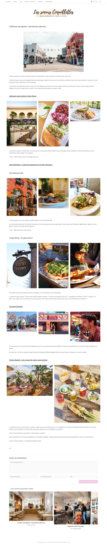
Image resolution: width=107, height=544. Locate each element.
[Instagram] (96, 1)
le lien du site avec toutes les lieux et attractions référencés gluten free (38, 352)
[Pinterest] (94, 1)
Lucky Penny (57, 292)
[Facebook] (91, 1)
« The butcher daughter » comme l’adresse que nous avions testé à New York (56, 437)
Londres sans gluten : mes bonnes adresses (31, 523)
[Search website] (100, 2)
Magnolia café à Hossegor (76, 526)
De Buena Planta (78, 427)
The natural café (47, 220)
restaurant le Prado (45, 151)
